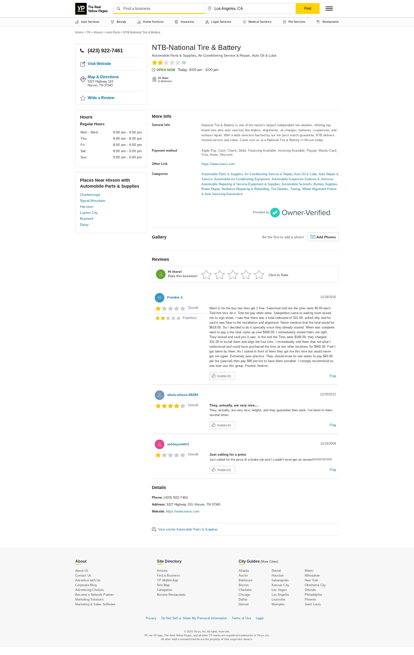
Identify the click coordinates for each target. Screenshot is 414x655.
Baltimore (245, 580)
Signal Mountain (92, 200)
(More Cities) (269, 561)
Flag (333, 376)
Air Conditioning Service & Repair (224, 55)
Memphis (278, 604)
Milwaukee (312, 575)
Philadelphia (313, 594)
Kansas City (280, 585)
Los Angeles (280, 594)
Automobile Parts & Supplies (174, 55)
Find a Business (168, 575)
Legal (260, 618)
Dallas (243, 599)
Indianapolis (280, 580)
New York (311, 580)
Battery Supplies (325, 184)
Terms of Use (241, 618)
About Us (82, 570)
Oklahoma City (315, 585)
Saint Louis (313, 604)
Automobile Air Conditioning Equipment (242, 179)
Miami (309, 570)
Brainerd (86, 218)
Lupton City (89, 212)
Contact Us (83, 575)
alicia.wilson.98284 (182, 395)
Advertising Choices (89, 590)
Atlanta (244, 570)
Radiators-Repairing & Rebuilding (245, 189)
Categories (164, 590)
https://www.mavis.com (218, 164)
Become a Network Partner (94, 594)
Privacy (151, 618)
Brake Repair (210, 189)
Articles (162, 570)
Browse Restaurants (171, 594)
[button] (329, 8)
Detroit (276, 570)
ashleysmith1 (178, 444)
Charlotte (245, 590)
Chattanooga (90, 194)
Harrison (86, 206)
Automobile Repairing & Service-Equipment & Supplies (240, 184)
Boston (244, 585)
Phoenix (310, 599)
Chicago (244, 594)
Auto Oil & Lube (264, 55)
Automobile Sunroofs (297, 184)
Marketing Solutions (89, 599)
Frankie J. (175, 297)
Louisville (278, 599)
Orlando (310, 590)
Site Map (163, 585)
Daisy (84, 224)
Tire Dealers (279, 189)
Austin (243, 575)
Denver (244, 604)
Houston (277, 575)
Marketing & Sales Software (95, 604)
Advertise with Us (87, 580)
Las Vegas (279, 590)
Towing (295, 189)
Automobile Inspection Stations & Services (302, 179)
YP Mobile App (167, 580)
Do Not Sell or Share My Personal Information (194, 618)
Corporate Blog (86, 585)
